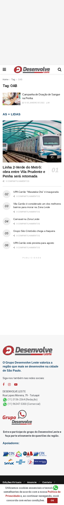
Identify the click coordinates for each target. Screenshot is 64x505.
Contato (47, 482)
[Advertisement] (32, 32)
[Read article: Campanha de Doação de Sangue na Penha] (11, 99)
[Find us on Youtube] (15, 385)
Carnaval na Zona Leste (26, 219)
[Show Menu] (4, 69)
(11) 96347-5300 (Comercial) (24, 404)
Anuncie (31, 482)
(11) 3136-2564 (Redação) (23, 399)
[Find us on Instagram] (9, 385)
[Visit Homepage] (32, 69)
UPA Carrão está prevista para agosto (33, 242)
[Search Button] (59, 69)
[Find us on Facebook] (3, 385)
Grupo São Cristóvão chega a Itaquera (34, 231)
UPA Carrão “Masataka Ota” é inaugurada (35, 191)
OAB (20, 79)
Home (5, 79)
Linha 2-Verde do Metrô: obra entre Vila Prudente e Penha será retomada (24, 171)
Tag (13, 79)
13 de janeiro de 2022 (34, 103)
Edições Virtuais (12, 482)
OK (52, 500)
